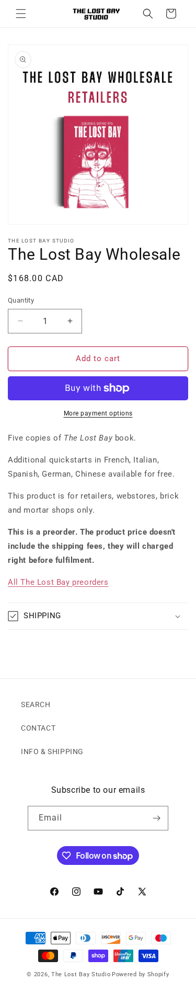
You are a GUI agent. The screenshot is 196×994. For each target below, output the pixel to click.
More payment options (98, 413)
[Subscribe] (156, 818)
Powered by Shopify (140, 974)
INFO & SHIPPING (52, 751)
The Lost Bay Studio (80, 974)
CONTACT (38, 728)
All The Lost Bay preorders (58, 582)
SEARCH (36, 704)
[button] (20, 13)
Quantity (21, 300)
